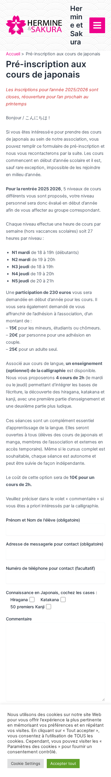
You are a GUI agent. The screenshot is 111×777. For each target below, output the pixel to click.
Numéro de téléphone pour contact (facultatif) (50, 568)
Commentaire (19, 618)
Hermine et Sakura (76, 25)
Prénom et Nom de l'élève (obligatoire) (43, 519)
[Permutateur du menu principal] (97, 25)
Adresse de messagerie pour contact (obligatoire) (54, 543)
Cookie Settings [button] (25, 763)
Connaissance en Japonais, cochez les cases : (51, 592)
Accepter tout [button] (63, 763)
